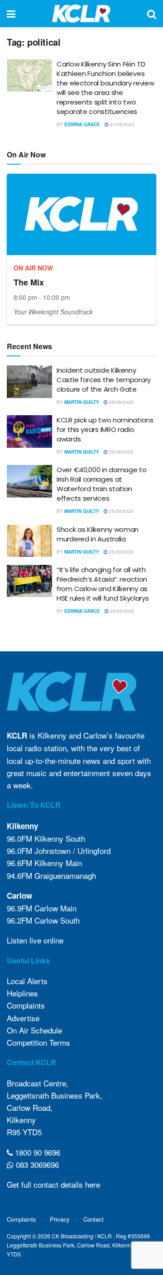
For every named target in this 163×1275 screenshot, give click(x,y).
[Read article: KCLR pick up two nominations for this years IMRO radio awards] (29, 431)
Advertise (23, 1018)
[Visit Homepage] (81, 14)
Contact (93, 1219)
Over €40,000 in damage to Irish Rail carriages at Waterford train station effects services (102, 484)
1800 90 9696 (36, 1152)
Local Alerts (27, 980)
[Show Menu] (11, 13)
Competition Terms (38, 1042)
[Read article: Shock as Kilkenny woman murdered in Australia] (29, 541)
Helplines (22, 993)
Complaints (26, 1005)
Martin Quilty (81, 402)
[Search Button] (151, 13)
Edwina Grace (82, 124)
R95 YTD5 (24, 1132)
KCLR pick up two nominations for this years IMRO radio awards (105, 429)
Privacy (60, 1219)
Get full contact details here (53, 1184)
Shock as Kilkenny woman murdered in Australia (98, 534)
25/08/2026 (121, 402)
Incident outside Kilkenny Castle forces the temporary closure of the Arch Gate (104, 379)
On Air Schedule (34, 1030)
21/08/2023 (121, 124)
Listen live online (35, 940)
